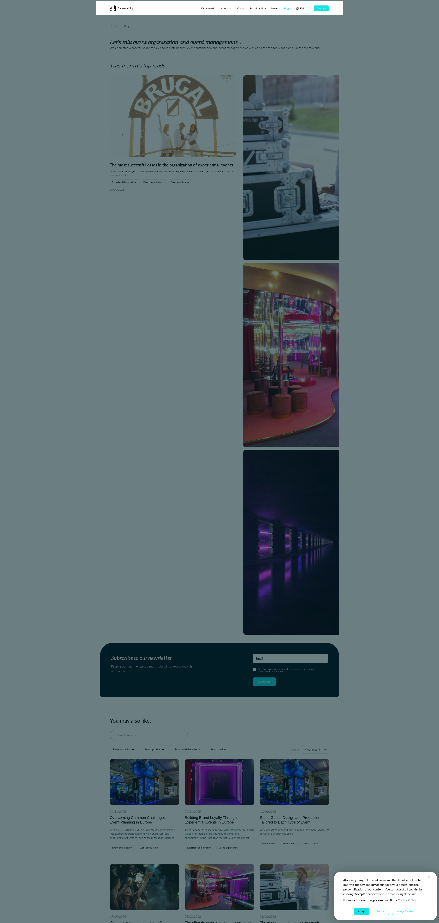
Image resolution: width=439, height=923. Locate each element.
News (274, 8)
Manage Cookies (404, 911)
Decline (380, 911)
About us (226, 8)
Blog (286, 8)
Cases (240, 8)
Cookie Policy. (407, 900)
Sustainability (258, 8)
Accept (361, 911)
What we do (208, 8)
